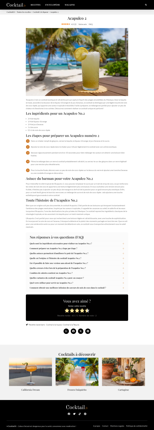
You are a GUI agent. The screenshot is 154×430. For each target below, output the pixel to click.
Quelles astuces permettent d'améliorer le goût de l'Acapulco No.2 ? (59, 253)
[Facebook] (69, 414)
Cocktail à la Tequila (71, 324)
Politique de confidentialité (136, 426)
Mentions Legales (117, 426)
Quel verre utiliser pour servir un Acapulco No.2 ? (51, 283)
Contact (105, 426)
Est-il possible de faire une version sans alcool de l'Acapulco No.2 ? (59, 263)
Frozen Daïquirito (77, 389)
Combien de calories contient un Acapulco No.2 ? (51, 273)
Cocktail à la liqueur (54, 324)
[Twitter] (74, 414)
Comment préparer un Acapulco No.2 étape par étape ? (53, 248)
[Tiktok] (79, 414)
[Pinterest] (85, 414)
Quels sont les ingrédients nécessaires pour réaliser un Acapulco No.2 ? (61, 243)
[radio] (67, 310)
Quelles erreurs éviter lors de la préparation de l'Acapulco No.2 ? (58, 268)
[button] (145, 4)
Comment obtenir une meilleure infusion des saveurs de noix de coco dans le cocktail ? (68, 287)
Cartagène (123, 389)
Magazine (70, 5)
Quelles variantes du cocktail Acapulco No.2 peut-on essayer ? (57, 278)
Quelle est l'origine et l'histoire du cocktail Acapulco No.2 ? (55, 258)
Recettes (35, 5)
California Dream (30, 389)
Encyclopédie (52, 5)
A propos (96, 426)
